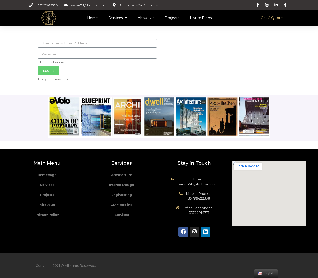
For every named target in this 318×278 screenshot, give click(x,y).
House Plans (201, 18)
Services (116, 18)
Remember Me (52, 62)
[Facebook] (183, 232)
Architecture (121, 175)
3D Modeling (122, 205)
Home (92, 18)
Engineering (121, 195)
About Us (146, 18)
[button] (272, 18)
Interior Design (121, 185)
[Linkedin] (205, 232)
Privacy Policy (47, 215)
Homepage (47, 175)
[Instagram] (194, 232)
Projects (172, 18)
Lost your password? (53, 79)
